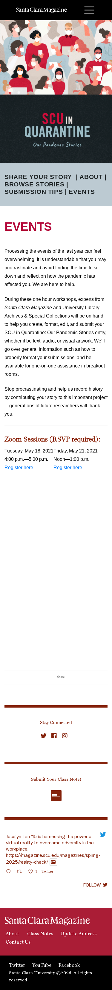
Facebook (69, 965)
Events (82, 191)
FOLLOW (92, 884)
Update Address (78, 934)
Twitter (17, 965)
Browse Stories (34, 184)
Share (61, 676)
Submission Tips (33, 191)
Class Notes (39, 934)
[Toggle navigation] (89, 10)
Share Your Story (38, 176)
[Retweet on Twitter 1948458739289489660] (21, 872)
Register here (18, 467)
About (90, 176)
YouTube (41, 965)
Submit (56, 795)
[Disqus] (56, 593)
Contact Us (17, 942)
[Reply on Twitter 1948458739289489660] (9, 872)
